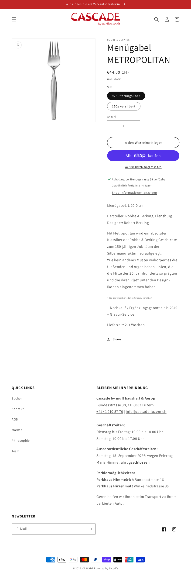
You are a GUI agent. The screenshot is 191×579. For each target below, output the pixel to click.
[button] (14, 19)
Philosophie (21, 440)
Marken (17, 430)
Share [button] (117, 339)
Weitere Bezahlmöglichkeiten (143, 167)
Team (16, 451)
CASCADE (88, 568)
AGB (15, 419)
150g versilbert (124, 106)
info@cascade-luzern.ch (146, 411)
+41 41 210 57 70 (109, 411)
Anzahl (111, 117)
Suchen (17, 398)
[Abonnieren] (90, 529)
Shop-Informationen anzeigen (134, 192)
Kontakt (18, 409)
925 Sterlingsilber (126, 96)
